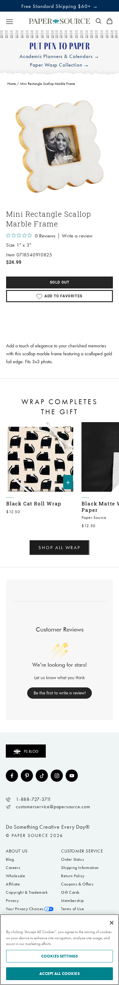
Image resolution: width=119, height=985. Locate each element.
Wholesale (15, 875)
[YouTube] (72, 776)
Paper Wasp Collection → (59, 65)
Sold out (60, 282)
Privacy (12, 900)
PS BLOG (31, 751)
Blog (10, 859)
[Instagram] (57, 776)
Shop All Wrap (59, 547)
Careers (13, 867)
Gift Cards (70, 892)
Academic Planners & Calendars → (59, 56)
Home (11, 83)
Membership (72, 900)
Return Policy (73, 875)
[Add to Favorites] (68, 429)
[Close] (111, 922)
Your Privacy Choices (25, 908)
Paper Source (93, 517)
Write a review (77, 236)
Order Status (72, 859)
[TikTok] (42, 776)
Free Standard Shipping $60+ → (59, 6)
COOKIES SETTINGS (59, 956)
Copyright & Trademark (27, 892)
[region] (59, 146)
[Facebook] (12, 776)
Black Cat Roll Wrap (33, 503)
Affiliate (13, 884)
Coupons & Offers (77, 884)
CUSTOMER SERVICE (82, 851)
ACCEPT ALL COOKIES (59, 973)
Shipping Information (80, 867)
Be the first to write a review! (60, 692)
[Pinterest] (27, 776)
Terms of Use (72, 908)
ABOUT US (17, 851)
